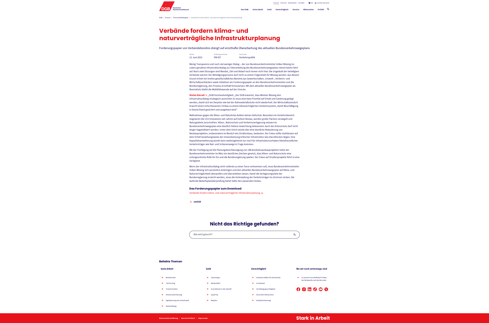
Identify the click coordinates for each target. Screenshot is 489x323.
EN (312, 3)
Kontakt (301, 3)
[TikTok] (315, 289)
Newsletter (292, 3)
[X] (326, 289)
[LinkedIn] (310, 289)
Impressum (203, 318)
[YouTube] (321, 289)
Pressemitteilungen (180, 17)
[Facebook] (298, 289)
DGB (160, 17)
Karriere (284, 3)
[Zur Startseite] (174, 6)
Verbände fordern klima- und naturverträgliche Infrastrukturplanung (216, 17)
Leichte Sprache (323, 3)
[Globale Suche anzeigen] (328, 9)
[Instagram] (304, 289)
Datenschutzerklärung (168, 318)
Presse (276, 3)
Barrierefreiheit (188, 318)
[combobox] (244, 234)
